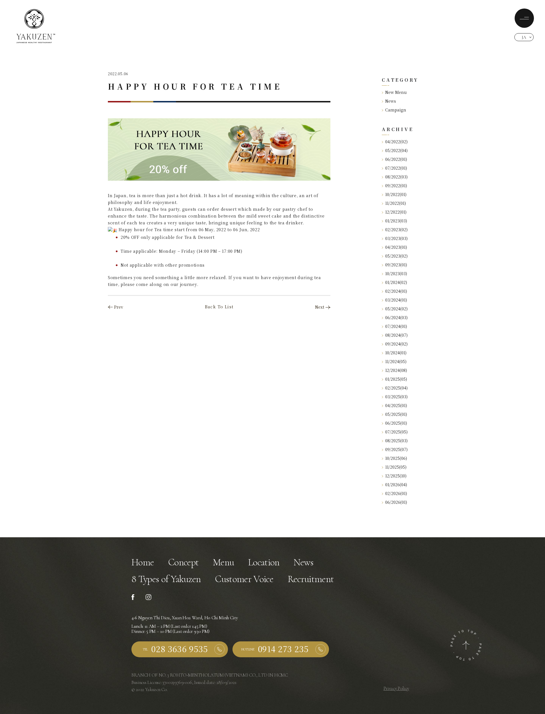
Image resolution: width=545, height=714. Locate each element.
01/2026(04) (396, 484)
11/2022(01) (395, 203)
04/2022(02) (396, 141)
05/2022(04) (396, 150)
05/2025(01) (396, 414)
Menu (223, 562)
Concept (183, 562)
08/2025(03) (396, 440)
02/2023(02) (396, 229)
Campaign (395, 110)
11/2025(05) (395, 467)
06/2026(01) (396, 502)
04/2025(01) (396, 405)
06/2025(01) (396, 423)
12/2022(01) (395, 212)
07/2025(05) (396, 432)
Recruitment (311, 579)
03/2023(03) (396, 238)
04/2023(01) (396, 247)
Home (142, 562)
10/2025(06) (396, 458)
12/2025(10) (395, 476)
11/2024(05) (395, 361)
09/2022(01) (396, 185)
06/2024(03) (396, 317)
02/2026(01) (396, 493)
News (390, 101)
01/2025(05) (396, 379)
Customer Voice (244, 579)
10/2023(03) (396, 273)
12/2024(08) (396, 370)
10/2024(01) (395, 352)
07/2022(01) (396, 168)
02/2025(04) (396, 388)
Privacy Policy (396, 688)
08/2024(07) (396, 335)
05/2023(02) (396, 256)
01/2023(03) (396, 221)
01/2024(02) (396, 282)
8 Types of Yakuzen (166, 579)
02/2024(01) (396, 291)
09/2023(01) (396, 265)
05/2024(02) (396, 308)
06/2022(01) (396, 159)
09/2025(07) (396, 449)
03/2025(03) (396, 396)
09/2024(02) (396, 344)
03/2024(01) (396, 300)
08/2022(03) (396, 177)
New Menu (396, 92)
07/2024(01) (396, 326)
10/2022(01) (395, 194)
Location (264, 562)
